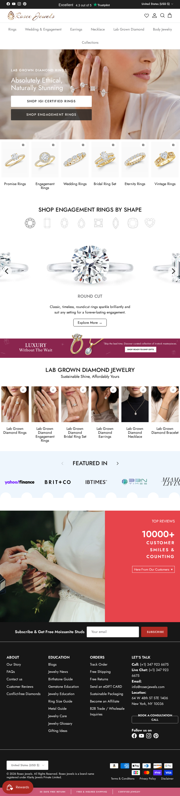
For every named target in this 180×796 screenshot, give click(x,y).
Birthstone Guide (60, 679)
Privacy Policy (148, 778)
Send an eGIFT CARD (106, 686)
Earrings (76, 29)
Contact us (14, 679)
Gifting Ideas (57, 730)
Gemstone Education (63, 686)
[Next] (173, 271)
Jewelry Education (61, 693)
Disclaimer (167, 778)
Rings (12, 29)
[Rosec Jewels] (31, 16)
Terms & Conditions (122, 778)
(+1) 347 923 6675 (154, 664)
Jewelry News (58, 671)
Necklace (98, 29)
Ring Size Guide (60, 701)
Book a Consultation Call (155, 717)
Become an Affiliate (104, 701)
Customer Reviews (20, 686)
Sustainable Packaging (106, 693)
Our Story (14, 664)
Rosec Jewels (24, 774)
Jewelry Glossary (60, 723)
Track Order (98, 664)
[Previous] (7, 271)
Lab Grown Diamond (128, 29)
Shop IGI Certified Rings (51, 101)
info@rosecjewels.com (148, 686)
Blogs (52, 664)
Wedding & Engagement (43, 29)
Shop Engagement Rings (51, 114)
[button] (147, 15)
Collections (90, 42)
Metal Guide (57, 708)
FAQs (11, 671)
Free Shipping (100, 671)
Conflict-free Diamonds (23, 693)
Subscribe (155, 632)
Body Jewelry (162, 29)
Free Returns (99, 679)
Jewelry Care (57, 716)
